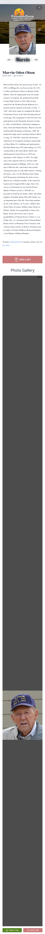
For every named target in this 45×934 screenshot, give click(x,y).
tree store (6, 245)
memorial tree (16, 242)
